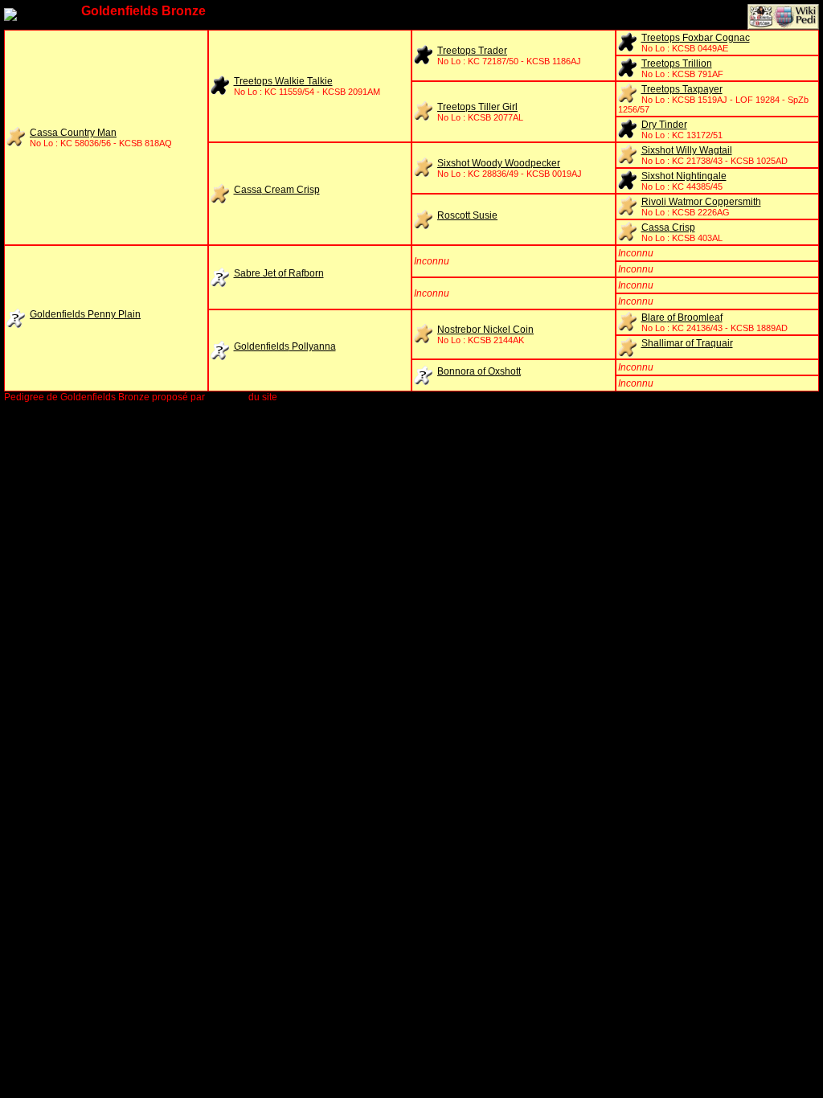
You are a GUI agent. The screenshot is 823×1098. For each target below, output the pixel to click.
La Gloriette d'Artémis (326, 397)
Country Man (73, 132)
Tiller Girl (477, 107)
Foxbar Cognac (695, 37)
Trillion (676, 63)
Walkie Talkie (283, 81)
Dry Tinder (664, 124)
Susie (467, 215)
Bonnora (479, 371)
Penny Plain (85, 314)
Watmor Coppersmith (701, 201)
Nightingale (684, 176)
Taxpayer (682, 89)
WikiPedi (226, 397)
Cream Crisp (277, 189)
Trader (472, 50)
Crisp (668, 227)
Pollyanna (285, 346)
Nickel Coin (485, 329)
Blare (682, 317)
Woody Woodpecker (498, 163)
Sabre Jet (279, 273)
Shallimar (687, 343)
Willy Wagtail (686, 150)
